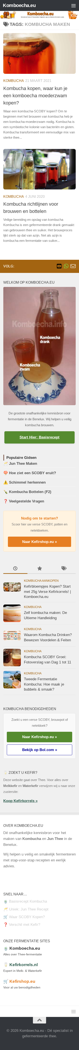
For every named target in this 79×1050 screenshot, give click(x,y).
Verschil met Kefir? (24, 925)
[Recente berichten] (15, 569)
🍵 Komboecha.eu (21, 948)
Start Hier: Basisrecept (39, 437)
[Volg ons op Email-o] (73, 266)
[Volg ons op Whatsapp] (66, 266)
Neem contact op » (18, 876)
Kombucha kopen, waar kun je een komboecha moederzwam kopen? (35, 96)
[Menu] (73, 5)
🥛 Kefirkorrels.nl (20, 964)
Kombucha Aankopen (41, 580)
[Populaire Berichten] (39, 569)
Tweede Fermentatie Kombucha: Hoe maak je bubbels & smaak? (44, 684)
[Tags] (64, 569)
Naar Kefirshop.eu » (39, 542)
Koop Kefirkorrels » (20, 801)
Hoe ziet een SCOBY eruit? (32, 473)
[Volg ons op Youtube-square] (59, 266)
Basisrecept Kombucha (28, 901)
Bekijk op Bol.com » (39, 750)
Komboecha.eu (19, 5)
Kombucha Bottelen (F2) (30, 492)
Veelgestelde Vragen (26, 501)
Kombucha (13, 81)
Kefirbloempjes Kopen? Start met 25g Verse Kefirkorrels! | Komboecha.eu (47, 591)
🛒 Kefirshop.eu (19, 981)
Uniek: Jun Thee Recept (28, 909)
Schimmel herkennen (27, 482)
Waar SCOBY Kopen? (27, 917)
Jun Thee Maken (23, 463)
